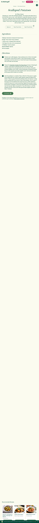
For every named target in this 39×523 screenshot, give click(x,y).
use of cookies (34, 521)
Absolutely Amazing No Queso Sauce (18, 65)
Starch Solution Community (19, 98)
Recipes (14, 6)
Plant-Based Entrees (21, 6)
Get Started (29, 1)
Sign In (23, 1)
